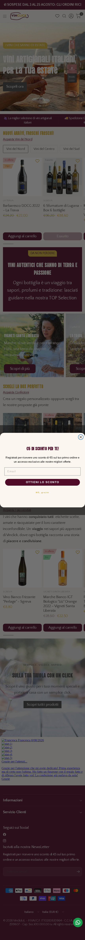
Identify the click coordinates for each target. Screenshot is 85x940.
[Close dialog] (80, 437)
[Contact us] (78, 922)
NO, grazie (42, 492)
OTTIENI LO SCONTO (42, 482)
